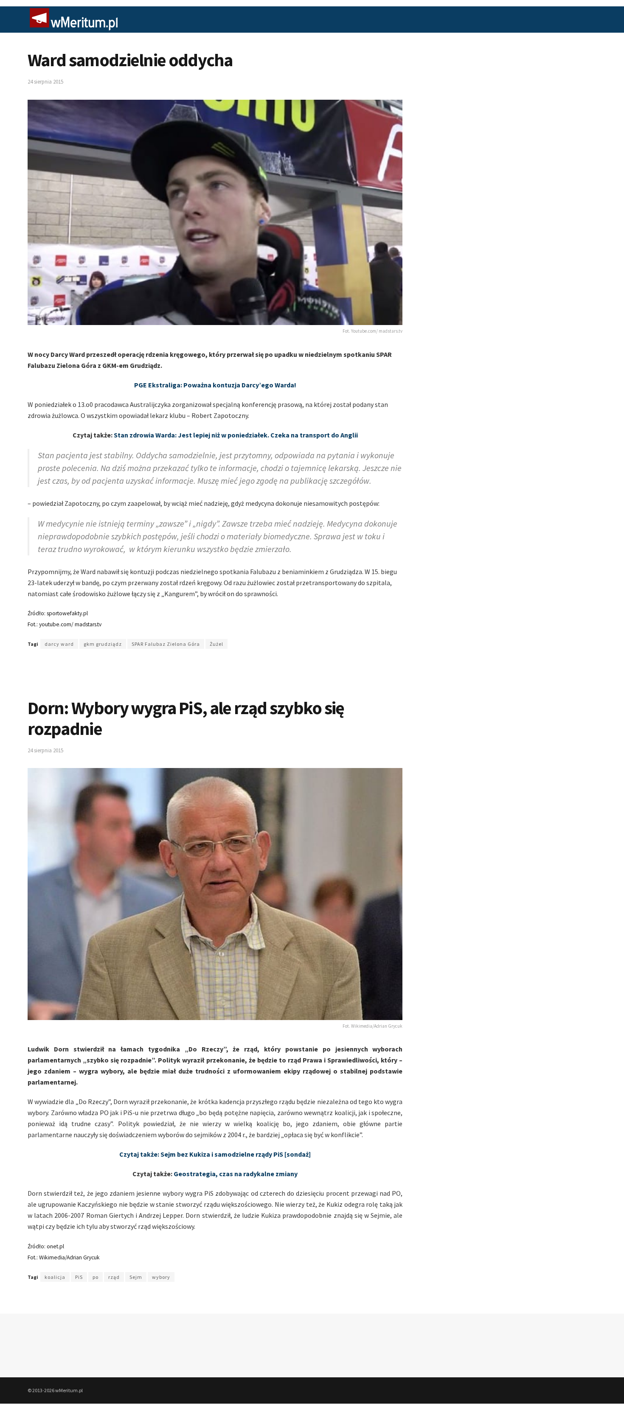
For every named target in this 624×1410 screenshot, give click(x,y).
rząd (114, 1277)
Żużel (216, 644)
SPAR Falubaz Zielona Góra (166, 644)
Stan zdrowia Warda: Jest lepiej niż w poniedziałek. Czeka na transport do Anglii (236, 435)
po (95, 1277)
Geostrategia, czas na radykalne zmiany (236, 1173)
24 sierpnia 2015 (45, 81)
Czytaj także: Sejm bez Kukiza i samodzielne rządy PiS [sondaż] (215, 1154)
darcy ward (59, 644)
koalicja (55, 1277)
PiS (79, 1277)
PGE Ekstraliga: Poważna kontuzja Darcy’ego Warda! (215, 385)
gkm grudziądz (103, 644)
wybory (161, 1277)
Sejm (135, 1277)
